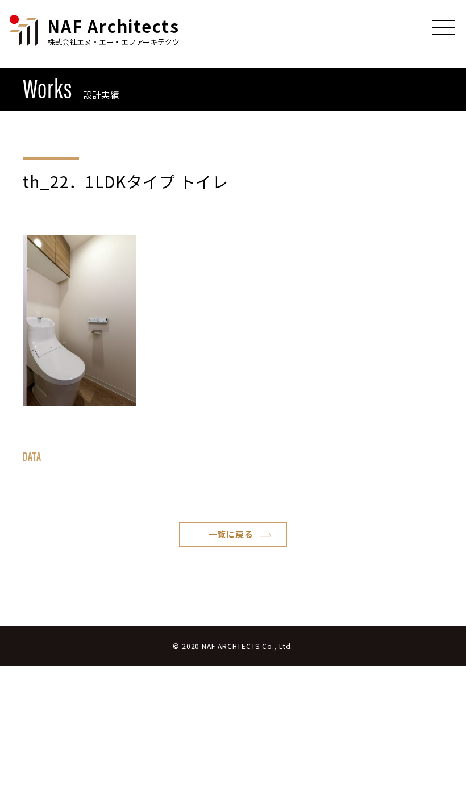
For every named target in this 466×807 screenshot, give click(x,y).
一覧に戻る (230, 534)
